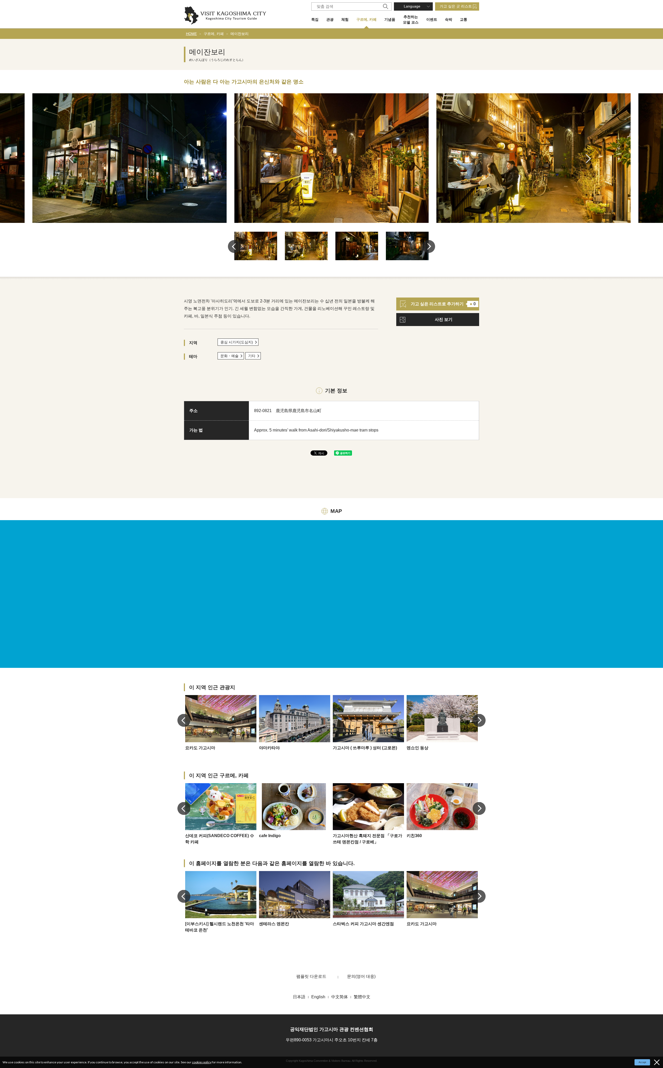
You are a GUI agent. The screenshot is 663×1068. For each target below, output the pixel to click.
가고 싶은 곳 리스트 (456, 6)
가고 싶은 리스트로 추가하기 (443, 304)
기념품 (389, 19)
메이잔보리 (239, 34)
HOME (191, 34)
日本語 (299, 997)
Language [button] (412, 6)
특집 (315, 19)
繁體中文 (362, 997)
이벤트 (431, 19)
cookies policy (201, 1062)
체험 (345, 19)
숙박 (448, 19)
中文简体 (339, 997)
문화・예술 (229, 356)
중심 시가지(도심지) (236, 342)
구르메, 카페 (366, 19)
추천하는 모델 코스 (411, 19)
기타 (251, 356)
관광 (330, 19)
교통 (463, 19)
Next (590, 158)
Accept (642, 1062)
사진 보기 (443, 319)
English (318, 997)
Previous (72, 158)
